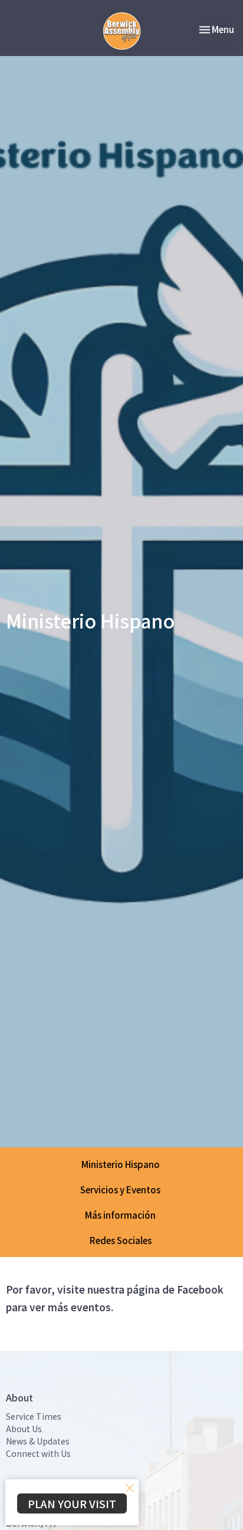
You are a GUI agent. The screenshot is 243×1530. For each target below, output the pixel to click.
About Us (24, 1428)
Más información (120, 1215)
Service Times (33, 1416)
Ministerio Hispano (120, 1164)
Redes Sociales (121, 1240)
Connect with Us (38, 1453)
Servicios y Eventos (120, 1189)
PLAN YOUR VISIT (72, 1503)
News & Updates (38, 1441)
